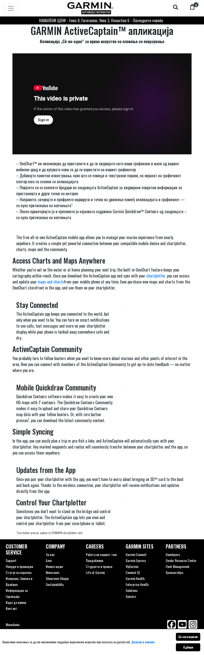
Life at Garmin (95, 572)
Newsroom (52, 572)
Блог (49, 560)
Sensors (131, 596)
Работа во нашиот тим (101, 554)
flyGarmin (132, 566)
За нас (50, 554)
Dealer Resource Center (181, 560)
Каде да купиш (16, 602)
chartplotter (155, 276)
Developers (173, 554)
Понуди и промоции (19, 566)
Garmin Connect (136, 554)
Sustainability (54, 584)
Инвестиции (54, 566)
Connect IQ (133, 572)
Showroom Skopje (57, 578)
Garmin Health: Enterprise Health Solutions (137, 584)
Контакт (11, 608)
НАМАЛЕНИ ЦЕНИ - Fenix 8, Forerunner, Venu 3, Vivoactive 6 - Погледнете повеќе (101, 20)
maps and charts (51, 282)
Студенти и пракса (99, 566)
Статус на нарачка (18, 572)
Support (11, 560)
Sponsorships (174, 572)
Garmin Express (136, 560)
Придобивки (94, 560)
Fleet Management (178, 566)
